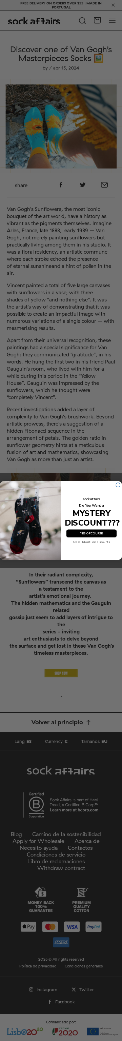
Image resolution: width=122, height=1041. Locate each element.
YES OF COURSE (91, 533)
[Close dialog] (118, 485)
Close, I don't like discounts (91, 542)
